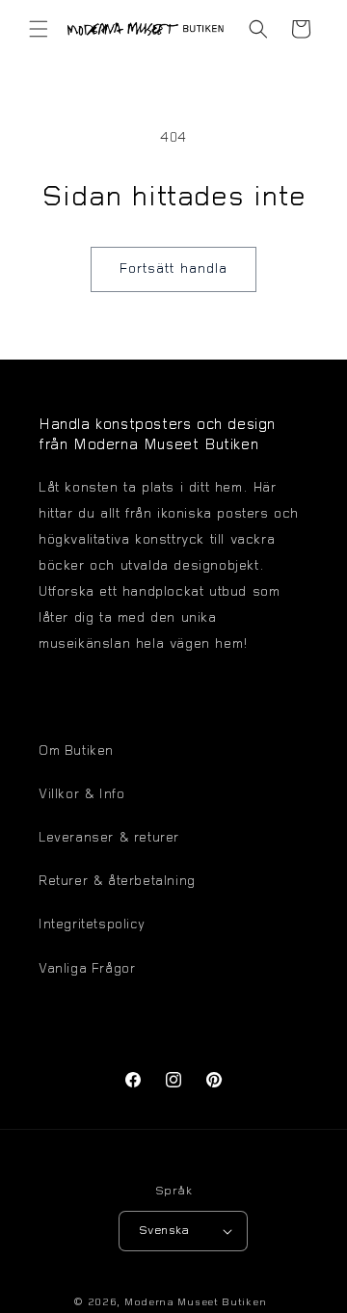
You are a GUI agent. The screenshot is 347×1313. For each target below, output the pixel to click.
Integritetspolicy (92, 925)
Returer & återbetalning (117, 882)
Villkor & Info (81, 795)
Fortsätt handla (173, 269)
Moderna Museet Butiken (195, 1303)
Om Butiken (76, 752)
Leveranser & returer (109, 838)
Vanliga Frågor (87, 970)
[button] (38, 29)
